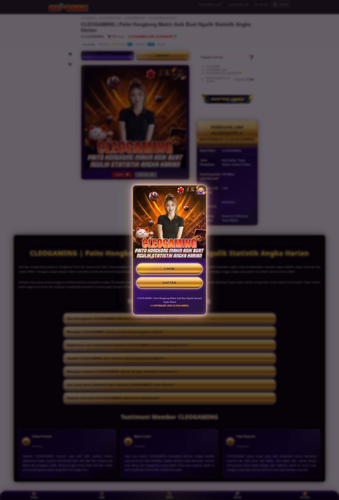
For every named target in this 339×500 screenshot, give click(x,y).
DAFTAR (169, 282)
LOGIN (169, 268)
